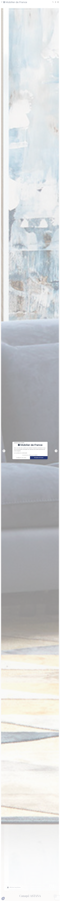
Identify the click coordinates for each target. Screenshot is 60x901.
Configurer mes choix (21, 457)
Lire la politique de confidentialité (20, 453)
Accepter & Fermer (38, 457)
